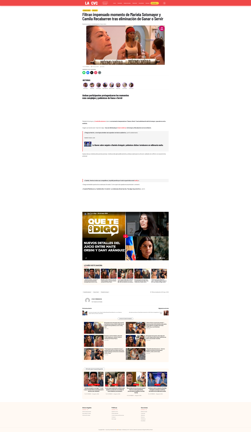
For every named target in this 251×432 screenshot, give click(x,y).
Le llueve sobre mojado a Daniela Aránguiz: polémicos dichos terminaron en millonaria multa (157, 390)
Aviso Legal (114, 418)
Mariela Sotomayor (105, 292)
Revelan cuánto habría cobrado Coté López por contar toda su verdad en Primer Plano (108, 281)
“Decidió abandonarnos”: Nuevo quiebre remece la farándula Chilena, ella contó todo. (155, 350)
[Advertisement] (121, 110)
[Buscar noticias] (164, 3)
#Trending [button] (154, 3)
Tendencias (143, 418)
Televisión (134, 3)
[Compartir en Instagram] (95, 72)
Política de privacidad (86, 411)
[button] (97, 302)
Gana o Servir (96, 292)
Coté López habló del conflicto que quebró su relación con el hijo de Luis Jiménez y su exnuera (125, 281)
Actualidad (141, 3)
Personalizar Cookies (86, 413)
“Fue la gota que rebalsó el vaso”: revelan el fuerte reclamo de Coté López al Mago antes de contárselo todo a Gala (159, 281)
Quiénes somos (115, 411)
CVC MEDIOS (97, 299)
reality (136, 180)
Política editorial (115, 413)
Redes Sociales (127, 3)
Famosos (147, 3)
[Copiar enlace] (99, 72)
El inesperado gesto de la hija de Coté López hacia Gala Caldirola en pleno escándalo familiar (156, 337)
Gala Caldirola (122, 128)
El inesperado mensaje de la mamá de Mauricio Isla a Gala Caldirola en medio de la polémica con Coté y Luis (141, 281)
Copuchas (114, 384)
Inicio (114, 3)
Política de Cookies (86, 415)
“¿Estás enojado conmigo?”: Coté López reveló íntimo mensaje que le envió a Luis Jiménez (91, 281)
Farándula (120, 3)
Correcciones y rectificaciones (118, 415)
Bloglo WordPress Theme (148, 429)
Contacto (114, 417)
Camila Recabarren (100, 121)
